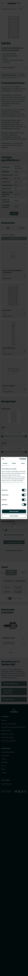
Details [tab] (14, 463)
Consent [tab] (5, 463)
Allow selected (14, 516)
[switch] (24, 495)
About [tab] (23, 463)
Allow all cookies (14, 511)
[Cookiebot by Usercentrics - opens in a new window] (19, 459)
